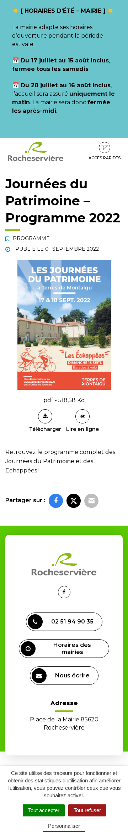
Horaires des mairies (72, 648)
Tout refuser (87, 810)
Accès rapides (105, 157)
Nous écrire (72, 675)
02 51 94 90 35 (72, 621)
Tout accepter (43, 810)
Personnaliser (64, 826)
